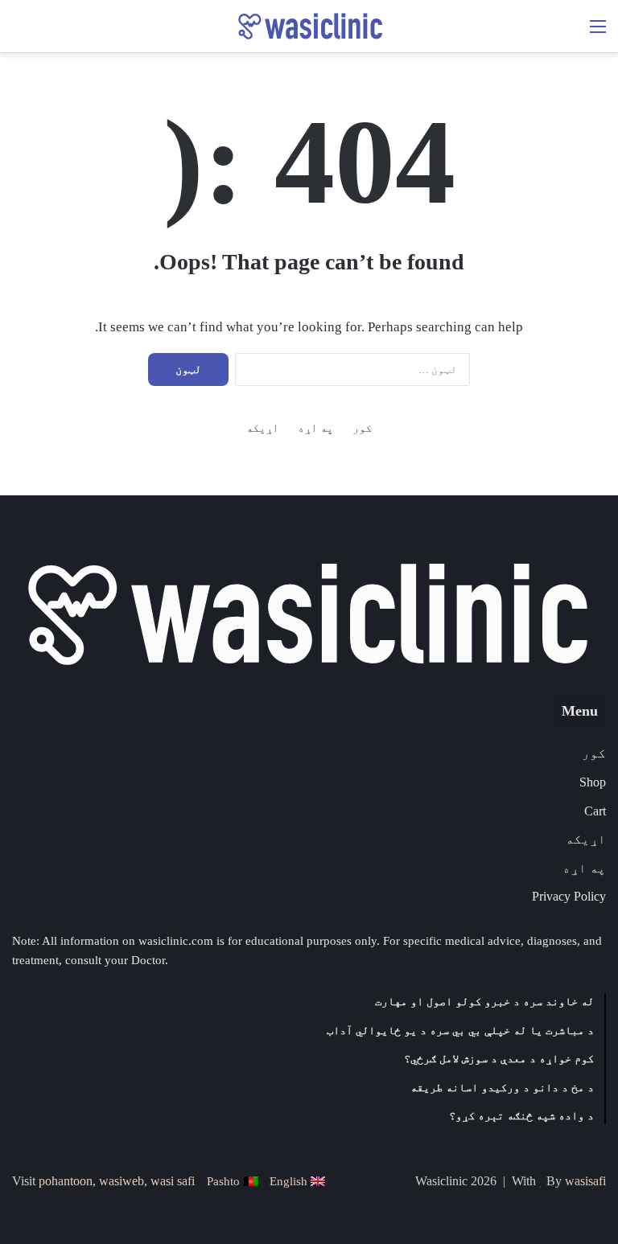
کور (362, 428)
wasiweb (121, 1181)
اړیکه (262, 428)
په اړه (315, 428)
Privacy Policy (569, 896)
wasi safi (172, 1181)
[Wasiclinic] (309, 26)
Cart (595, 811)
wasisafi (585, 1181)
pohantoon (66, 1181)
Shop (592, 782)
